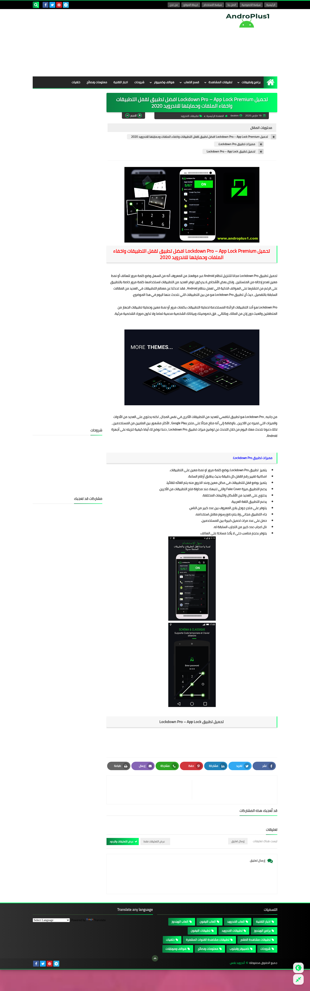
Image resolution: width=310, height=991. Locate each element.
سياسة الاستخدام (213, 4)
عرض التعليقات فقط (154, 841)
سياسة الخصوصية (251, 4)
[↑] (155, 958)
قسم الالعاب (191, 82)
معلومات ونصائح (97, 82)
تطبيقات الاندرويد (190, 116)
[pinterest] (59, 5)
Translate (100, 920)
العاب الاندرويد (236, 921)
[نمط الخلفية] (298, 979)
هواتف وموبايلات (176, 948)
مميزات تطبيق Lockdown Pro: (236, 144)
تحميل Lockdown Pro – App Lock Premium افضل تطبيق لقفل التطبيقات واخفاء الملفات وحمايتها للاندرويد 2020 (199, 136)
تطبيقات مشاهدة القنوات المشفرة (207, 939)
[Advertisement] (109, 42)
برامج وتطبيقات (251, 82)
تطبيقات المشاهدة (220, 82)
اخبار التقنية (120, 82)
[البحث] (36, 5)
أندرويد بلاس (237, 963)
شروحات (139, 82)
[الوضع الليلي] (298, 968)
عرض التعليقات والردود (121, 841)
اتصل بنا (232, 4)
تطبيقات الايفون (200, 930)
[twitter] (52, 5)
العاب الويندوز (179, 921)
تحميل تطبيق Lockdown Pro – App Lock (231, 151)
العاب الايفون (208, 921)
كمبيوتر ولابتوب (239, 948)
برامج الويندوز (262, 930)
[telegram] (66, 5)
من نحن (174, 4)
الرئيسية (270, 4)
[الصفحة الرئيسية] (270, 82)
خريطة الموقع (190, 4)
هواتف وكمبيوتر (164, 82)
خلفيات (76, 82)
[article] (151, 790)
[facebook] (46, 5)
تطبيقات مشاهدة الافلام (256, 939)
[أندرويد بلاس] (246, 20)
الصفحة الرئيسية (215, 116)
